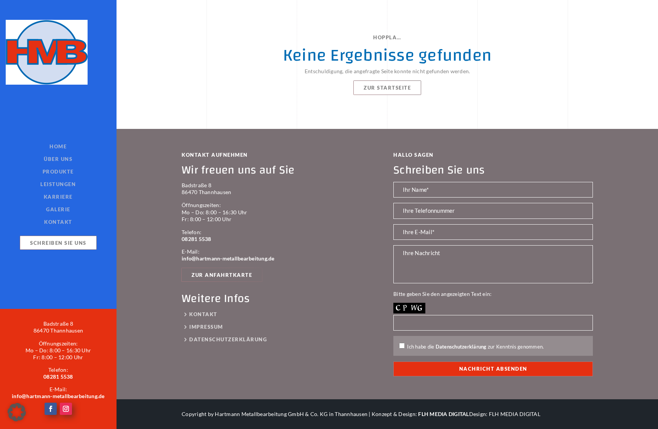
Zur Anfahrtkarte (222, 275)
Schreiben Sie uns (58, 243)
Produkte (58, 172)
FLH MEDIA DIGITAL (443, 414)
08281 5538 (58, 376)
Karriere (58, 197)
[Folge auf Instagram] (66, 409)
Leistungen (58, 184)
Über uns (58, 159)
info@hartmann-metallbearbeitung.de (58, 396)
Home (58, 146)
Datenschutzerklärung (228, 339)
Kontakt (58, 222)
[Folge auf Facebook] (51, 409)
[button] (17, 412)
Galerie (58, 209)
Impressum (206, 327)
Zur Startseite (387, 88)
